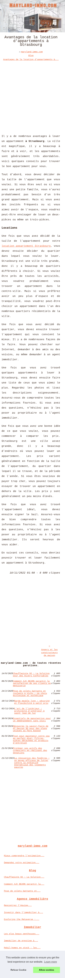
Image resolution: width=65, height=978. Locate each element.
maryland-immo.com (32, 51)
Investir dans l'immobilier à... (23, 912)
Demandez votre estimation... (21, 862)
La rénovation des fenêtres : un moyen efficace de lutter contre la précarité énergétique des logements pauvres (32, 762)
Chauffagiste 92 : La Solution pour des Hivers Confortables (31, 674)
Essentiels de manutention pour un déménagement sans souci (32, 719)
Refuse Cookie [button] (18, 970)
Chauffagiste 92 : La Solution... (24, 877)
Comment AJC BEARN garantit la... (24, 884)
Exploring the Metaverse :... (21, 919)
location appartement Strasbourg (26, 246)
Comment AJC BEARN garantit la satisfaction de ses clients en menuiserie (32, 683)
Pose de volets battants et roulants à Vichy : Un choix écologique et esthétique (30, 693)
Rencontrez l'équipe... (18, 905)
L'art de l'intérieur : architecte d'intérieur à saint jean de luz (29, 710)
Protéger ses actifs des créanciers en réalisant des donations (30, 750)
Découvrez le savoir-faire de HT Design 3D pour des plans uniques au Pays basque (30, 728)
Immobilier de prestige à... (21, 940)
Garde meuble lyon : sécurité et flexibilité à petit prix (32, 702)
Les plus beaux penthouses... (21, 934)
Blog (30, 55)
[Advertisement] (32, 95)
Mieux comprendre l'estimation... (24, 855)
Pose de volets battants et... (22, 891)
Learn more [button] (50, 961)
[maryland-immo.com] (32, 16)
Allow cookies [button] (46, 970)
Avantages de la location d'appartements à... (31, 59)
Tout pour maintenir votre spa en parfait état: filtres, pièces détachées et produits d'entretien (31, 739)
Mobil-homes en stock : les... (22, 947)
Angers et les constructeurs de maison (49, 652)
